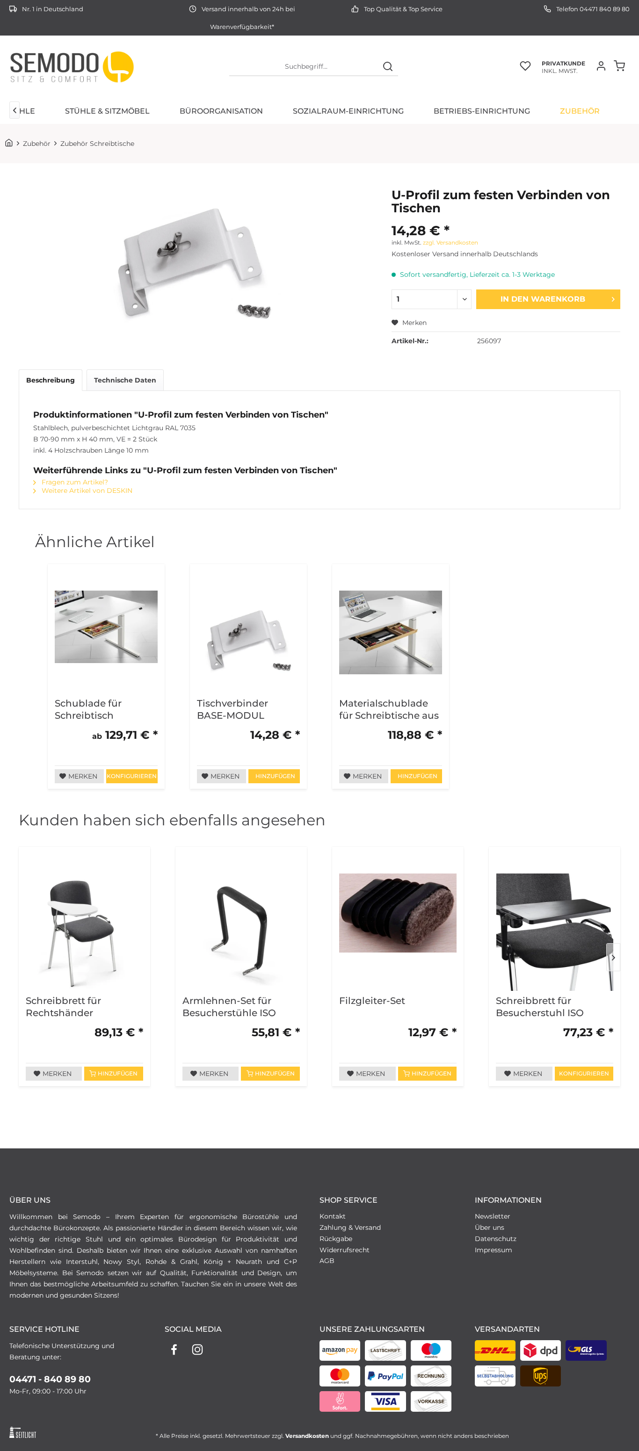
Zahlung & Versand (350, 1227)
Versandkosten (307, 1435)
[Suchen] (388, 67)
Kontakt (333, 1216)
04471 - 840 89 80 (50, 1379)
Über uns (489, 1227)
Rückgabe (336, 1238)
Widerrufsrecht (345, 1250)
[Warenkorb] (622, 66)
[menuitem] (313, 67)
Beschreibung (50, 380)
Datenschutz (495, 1238)
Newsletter (492, 1216)
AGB (327, 1260)
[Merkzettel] (525, 66)
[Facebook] (174, 1349)
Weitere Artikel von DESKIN (86, 490)
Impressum (493, 1250)
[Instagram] (197, 1349)
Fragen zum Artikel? (74, 482)
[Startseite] (11, 143)
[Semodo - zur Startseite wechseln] (71, 67)
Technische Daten (125, 380)
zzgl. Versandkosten (450, 242)
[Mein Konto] (603, 66)
